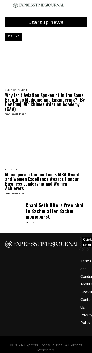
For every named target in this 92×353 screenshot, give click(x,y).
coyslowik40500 (15, 114)
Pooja (30, 222)
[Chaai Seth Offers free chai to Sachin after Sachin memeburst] (14, 211)
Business (11, 169)
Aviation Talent (16, 90)
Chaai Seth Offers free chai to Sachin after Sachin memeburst (54, 210)
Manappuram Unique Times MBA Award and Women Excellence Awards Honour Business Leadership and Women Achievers (42, 181)
